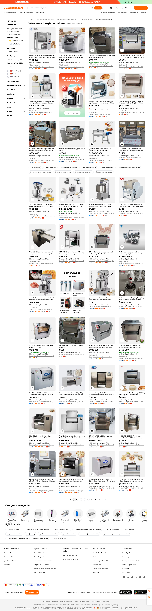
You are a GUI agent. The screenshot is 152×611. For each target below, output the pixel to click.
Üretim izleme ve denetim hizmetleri (45, 568)
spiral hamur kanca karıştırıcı (49, 534)
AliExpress (46, 601)
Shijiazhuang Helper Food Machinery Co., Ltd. (102, 445)
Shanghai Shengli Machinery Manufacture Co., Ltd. (132, 263)
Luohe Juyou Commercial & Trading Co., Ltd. (72, 67)
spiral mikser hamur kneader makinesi (38, 529)
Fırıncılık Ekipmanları (86, 19)
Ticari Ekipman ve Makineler (45, 19)
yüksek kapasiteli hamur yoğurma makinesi (88, 529)
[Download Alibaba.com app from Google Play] (141, 592)
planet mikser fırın (51, 167)
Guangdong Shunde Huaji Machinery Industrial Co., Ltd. (132, 445)
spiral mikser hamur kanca (84, 172)
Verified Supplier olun (129, 565)
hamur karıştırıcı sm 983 (64, 172)
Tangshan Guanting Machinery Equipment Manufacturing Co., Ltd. (42, 67)
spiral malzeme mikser (15, 534)
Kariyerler (7, 565)
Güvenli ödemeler (39, 553)
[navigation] (15, 259)
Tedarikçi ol (126, 553)
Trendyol (98, 601)
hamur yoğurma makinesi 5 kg (90, 534)
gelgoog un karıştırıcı (15, 529)
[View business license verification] (95, 608)
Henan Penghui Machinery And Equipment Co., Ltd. (102, 213)
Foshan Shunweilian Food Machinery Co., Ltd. (42, 401)
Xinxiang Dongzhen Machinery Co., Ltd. (131, 401)
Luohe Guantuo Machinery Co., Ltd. (100, 160)
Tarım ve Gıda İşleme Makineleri (67, 19)
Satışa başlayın (127, 557)
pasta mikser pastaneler (105, 172)
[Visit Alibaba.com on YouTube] (140, 577)
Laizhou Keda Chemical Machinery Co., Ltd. (42, 160)
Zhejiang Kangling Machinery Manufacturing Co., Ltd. (72, 354)
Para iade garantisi (39, 557)
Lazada (76, 601)
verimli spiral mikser (70, 534)
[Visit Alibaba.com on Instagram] (136, 577)
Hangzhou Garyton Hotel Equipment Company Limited (72, 261)
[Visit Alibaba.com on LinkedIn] (128, 577)
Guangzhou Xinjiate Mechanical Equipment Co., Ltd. (102, 357)
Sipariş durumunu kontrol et (131, 561)
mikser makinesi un (107, 167)
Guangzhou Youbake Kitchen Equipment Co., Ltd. (72, 217)
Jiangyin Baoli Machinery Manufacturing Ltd (72, 159)
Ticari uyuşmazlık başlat (100, 561)
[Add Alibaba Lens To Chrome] (32, 592)
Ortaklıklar (125, 568)
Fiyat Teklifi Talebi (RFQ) (70, 559)
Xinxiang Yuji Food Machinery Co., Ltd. (131, 67)
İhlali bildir (96, 572)
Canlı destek (97, 557)
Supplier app (71, 592)
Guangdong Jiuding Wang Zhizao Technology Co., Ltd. (72, 445)
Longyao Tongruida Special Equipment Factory (42, 263)
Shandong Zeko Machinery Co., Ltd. (130, 157)
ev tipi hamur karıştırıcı (41, 538)
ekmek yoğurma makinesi (69, 167)
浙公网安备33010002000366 (109, 608)
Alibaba (31, 19)
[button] (92, 8)
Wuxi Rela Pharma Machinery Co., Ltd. (71, 401)
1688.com (55, 601)
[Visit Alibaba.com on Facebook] (123, 577)
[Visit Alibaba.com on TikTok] (144, 577)
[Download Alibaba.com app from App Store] (125, 592)
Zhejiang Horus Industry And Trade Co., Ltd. (42, 309)
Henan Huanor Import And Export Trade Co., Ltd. (132, 358)
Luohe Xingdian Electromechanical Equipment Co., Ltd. (102, 306)
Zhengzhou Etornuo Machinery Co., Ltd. (131, 112)
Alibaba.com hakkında (11, 548)
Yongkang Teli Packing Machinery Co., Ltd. (102, 66)
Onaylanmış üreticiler (70, 555)
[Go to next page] (104, 499)
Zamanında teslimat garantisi (43, 561)
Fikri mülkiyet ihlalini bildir (101, 568)
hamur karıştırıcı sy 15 (89, 167)
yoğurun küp (31, 534)
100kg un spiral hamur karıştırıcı (41, 172)
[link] (149, 591)
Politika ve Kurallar (39, 572)
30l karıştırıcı (36, 167)
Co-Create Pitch (9, 557)
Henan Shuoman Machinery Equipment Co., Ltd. (132, 213)
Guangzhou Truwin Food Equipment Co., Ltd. (42, 216)
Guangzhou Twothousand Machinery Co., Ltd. (42, 356)
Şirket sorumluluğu (10, 561)
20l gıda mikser (129, 529)
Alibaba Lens (15, 592)
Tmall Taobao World (66, 601)
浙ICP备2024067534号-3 (129, 608)
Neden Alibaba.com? (10, 553)
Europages (106, 601)
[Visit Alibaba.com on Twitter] (132, 577)
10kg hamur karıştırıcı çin (62, 529)
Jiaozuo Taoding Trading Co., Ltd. (99, 114)
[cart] (117, 8)
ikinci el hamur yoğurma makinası (18, 538)
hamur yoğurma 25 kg (60, 538)
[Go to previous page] (70, 499)
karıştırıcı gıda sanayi (113, 529)
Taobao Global (84, 601)
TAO (92, 601)
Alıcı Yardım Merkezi (99, 553)
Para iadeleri (97, 565)
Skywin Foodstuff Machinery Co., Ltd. (101, 401)
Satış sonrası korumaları (41, 565)
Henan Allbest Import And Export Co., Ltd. (42, 112)
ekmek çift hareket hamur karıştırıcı (129, 167)
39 (99, 499)
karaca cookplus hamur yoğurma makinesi (117, 534)
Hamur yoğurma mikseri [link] (104, 19)
